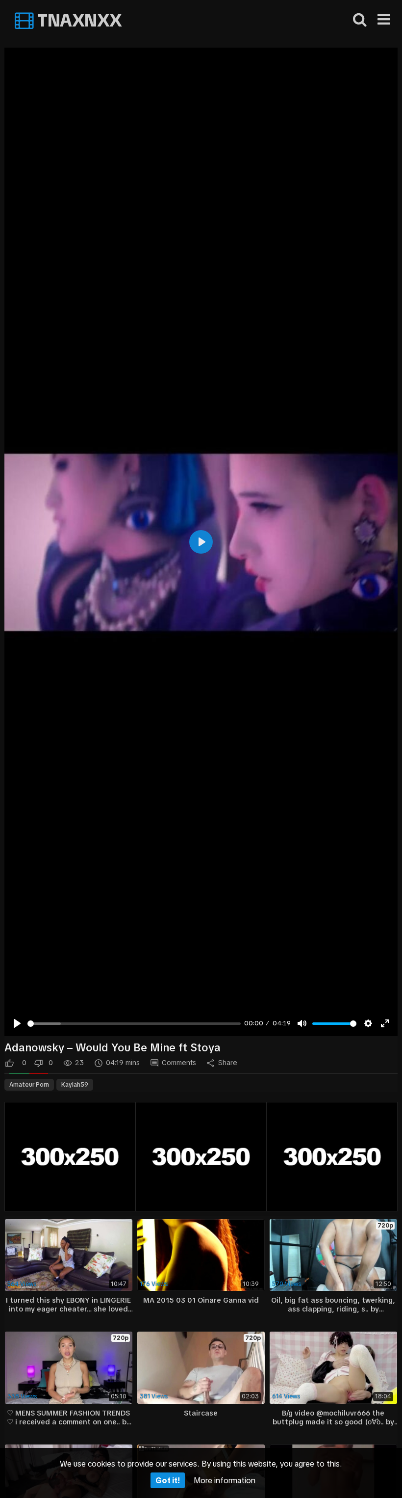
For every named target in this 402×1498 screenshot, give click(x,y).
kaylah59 (74, 1084)
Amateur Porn (29, 1084)
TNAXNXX (78, 20)
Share (227, 1063)
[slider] (134, 1023)
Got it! (167, 1480)
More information (224, 1480)
